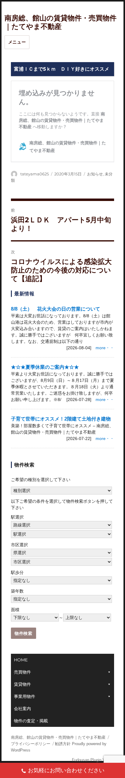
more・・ (105, 347)
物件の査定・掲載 (31, 720)
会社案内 (22, 708)
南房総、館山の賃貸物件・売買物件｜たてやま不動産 (58, 737)
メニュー (17, 42)
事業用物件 (24, 696)
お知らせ (95, 173)
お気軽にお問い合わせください (66, 770)
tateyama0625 (34, 173)
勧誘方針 (63, 743)
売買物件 (22, 672)
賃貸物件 (22, 684)
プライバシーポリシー (30, 743)
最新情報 (24, 294)
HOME (21, 660)
